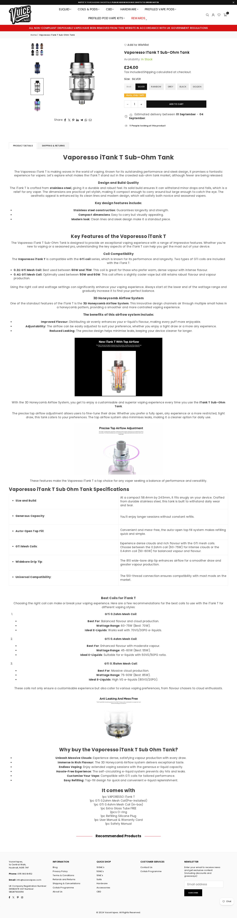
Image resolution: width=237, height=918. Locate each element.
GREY (170, 86)
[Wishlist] (219, 15)
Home (34, 35)
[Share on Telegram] (81, 120)
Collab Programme (63, 887)
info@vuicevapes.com (29, 879)
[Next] (110, 78)
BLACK (183, 86)
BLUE (129, 86)
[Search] (207, 15)
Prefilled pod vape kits (105, 18)
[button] (225, 15)
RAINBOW (156, 86)
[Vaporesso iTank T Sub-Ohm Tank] (37, 68)
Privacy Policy (60, 871)
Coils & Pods (88, 9)
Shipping (149, 72)
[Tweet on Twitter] (69, 120)
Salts (99, 879)
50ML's (100, 871)
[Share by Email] (90, 120)
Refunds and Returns (64, 879)
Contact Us (146, 867)
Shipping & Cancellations (66, 883)
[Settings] (213, 15)
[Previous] (52, 78)
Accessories (103, 887)
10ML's (100, 875)
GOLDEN (197, 86)
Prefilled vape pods (159, 9)
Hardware (128, 9)
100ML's (100, 867)
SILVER (141, 86)
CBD (109, 9)
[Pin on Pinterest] (73, 120)
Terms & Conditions (63, 875)
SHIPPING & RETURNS (53, 145)
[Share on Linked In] (77, 120)
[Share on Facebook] (65, 120)
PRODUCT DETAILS (23, 145)
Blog (55, 867)
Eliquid (64, 9)
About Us (58, 891)
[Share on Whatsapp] (86, 120)
